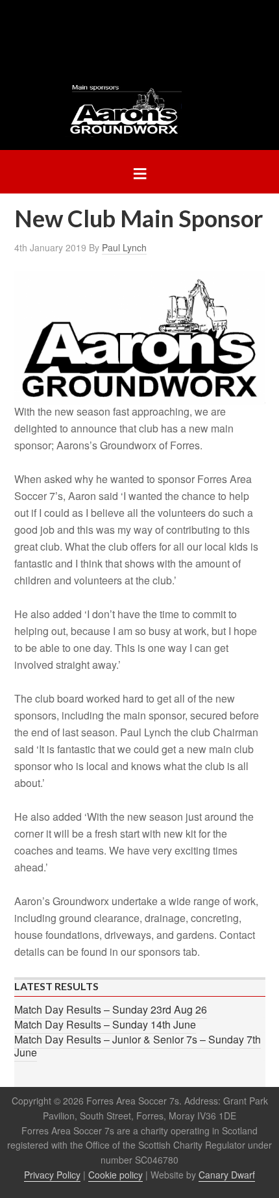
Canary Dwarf (227, 1174)
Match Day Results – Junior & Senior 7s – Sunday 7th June (137, 1046)
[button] (139, 171)
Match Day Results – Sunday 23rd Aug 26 (110, 1009)
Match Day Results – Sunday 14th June (105, 1024)
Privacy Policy (52, 1174)
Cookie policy (115, 1174)
